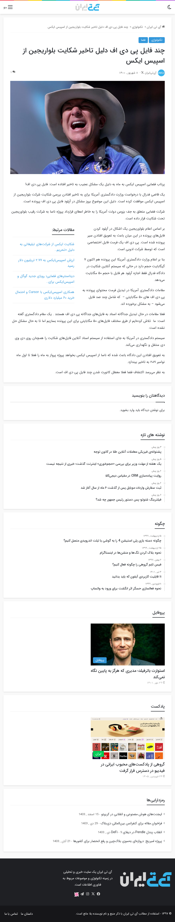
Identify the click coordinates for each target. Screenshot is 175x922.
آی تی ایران (154, 27)
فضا (143, 40)
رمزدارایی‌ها (156, 800)
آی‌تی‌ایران (150, 73)
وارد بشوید (127, 410)
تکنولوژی (137, 27)
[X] (93, 894)
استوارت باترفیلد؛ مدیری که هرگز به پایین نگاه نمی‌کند (128, 674)
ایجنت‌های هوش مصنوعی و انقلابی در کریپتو (131, 814)
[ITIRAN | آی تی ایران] (87, 7)
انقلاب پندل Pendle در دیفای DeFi (136, 832)
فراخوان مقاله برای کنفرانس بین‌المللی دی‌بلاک (131, 823)
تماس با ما (11, 913)
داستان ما (27, 913)
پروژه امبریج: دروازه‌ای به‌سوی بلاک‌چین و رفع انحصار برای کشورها (117, 841)
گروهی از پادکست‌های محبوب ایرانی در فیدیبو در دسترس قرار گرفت (133, 767)
